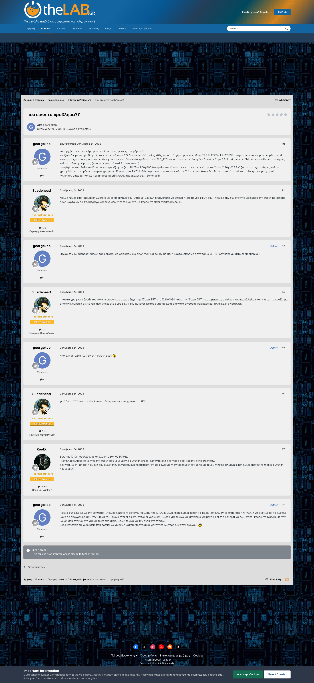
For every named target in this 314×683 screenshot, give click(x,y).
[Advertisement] (157, 68)
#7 (283, 449)
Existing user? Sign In (256, 12)
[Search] (287, 28)
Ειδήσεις (61, 28)
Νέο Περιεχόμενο (142, 28)
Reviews (77, 28)
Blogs (108, 28)
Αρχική (31, 28)
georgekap (42, 144)
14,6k (43, 486)
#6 (283, 393)
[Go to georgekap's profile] (31, 127)
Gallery (122, 28)
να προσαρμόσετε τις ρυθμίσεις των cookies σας (194, 674)
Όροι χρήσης (148, 655)
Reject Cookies (277, 674)
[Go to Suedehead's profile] (42, 203)
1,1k (43, 227)
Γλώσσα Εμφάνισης (123, 655)
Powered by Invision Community (157, 663)
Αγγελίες (94, 28)
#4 (283, 291)
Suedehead (41, 190)
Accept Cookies (249, 674)
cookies (69, 674)
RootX (42, 449)
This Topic (272, 28)
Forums (45, 28)
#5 (283, 347)
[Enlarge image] (114, 355)
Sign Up (282, 11)
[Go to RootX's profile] (42, 462)
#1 (283, 143)
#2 (283, 190)
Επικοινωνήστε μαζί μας (175, 655)
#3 (283, 245)
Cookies (198, 655)
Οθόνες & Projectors (78, 128)
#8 (283, 504)
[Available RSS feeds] (287, 579)
